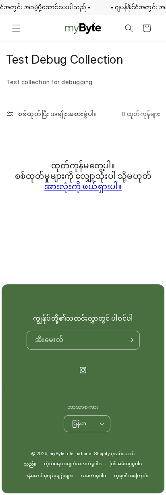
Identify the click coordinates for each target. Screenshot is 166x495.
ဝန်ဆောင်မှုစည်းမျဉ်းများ (49, 475)
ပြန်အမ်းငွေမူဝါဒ (126, 463)
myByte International (71, 453)
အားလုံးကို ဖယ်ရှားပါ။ (83, 186)
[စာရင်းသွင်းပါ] (130, 340)
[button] (16, 28)
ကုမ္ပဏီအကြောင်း (131, 475)
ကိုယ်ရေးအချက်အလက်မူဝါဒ (73, 463)
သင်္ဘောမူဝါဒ (93, 475)
